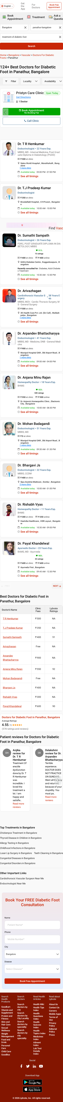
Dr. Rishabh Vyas (30, 504)
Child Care (6, 1051)
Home (3, 55)
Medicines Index (38, 1038)
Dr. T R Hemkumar (31, 144)
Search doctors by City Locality (23, 1016)
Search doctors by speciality (22, 1024)
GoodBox (5, 1054)
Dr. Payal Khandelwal (33, 543)
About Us (53, 1004)
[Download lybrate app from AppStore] (32, 1091)
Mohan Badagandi (12, 678)
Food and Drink (5, 1041)
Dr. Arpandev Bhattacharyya (38, 333)
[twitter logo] (28, 1067)
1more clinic (25, 168)
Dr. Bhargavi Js (29, 465)
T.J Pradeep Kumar (13, 627)
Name (7, 918)
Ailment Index (37, 1043)
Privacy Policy (52, 1024)
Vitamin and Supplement (7, 1011)
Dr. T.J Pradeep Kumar (34, 188)
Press (52, 1035)
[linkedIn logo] (34, 1067)
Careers (53, 1010)
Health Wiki (38, 1004)
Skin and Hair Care (5, 1023)
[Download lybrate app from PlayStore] (32, 1084)
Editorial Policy (53, 1030)
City (6, 947)
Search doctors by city (22, 1007)
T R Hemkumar (10, 618)
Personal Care (5, 1046)
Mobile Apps (55, 1014)
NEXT (55, 586)
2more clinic (25, 484)
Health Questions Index (38, 1016)
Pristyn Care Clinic (30, 93)
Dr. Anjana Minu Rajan (34, 377)
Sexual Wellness (5, 1029)
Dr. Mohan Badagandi (34, 424)
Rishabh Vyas (10, 697)
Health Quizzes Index (37, 1025)
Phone (7, 932)
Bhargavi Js (9, 687)
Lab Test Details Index (37, 1051)
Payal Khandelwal (12, 706)
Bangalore (13, 55)
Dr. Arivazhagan (29, 291)
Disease (8, 961)
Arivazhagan (9, 646)
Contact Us (54, 1007)
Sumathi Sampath (12, 637)
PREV (7, 586)
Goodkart (5, 1007)
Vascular (26, 55)
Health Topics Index (39, 1032)
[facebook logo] (21, 1067)
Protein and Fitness (6, 1017)
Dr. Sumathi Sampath (33, 235)
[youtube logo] (41, 1067)
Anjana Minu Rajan (13, 669)
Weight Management (7, 1035)
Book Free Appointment (54, 6)
